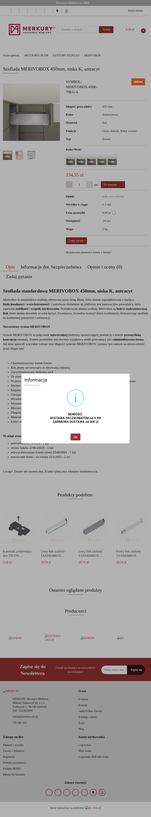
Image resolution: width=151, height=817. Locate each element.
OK (75, 437)
